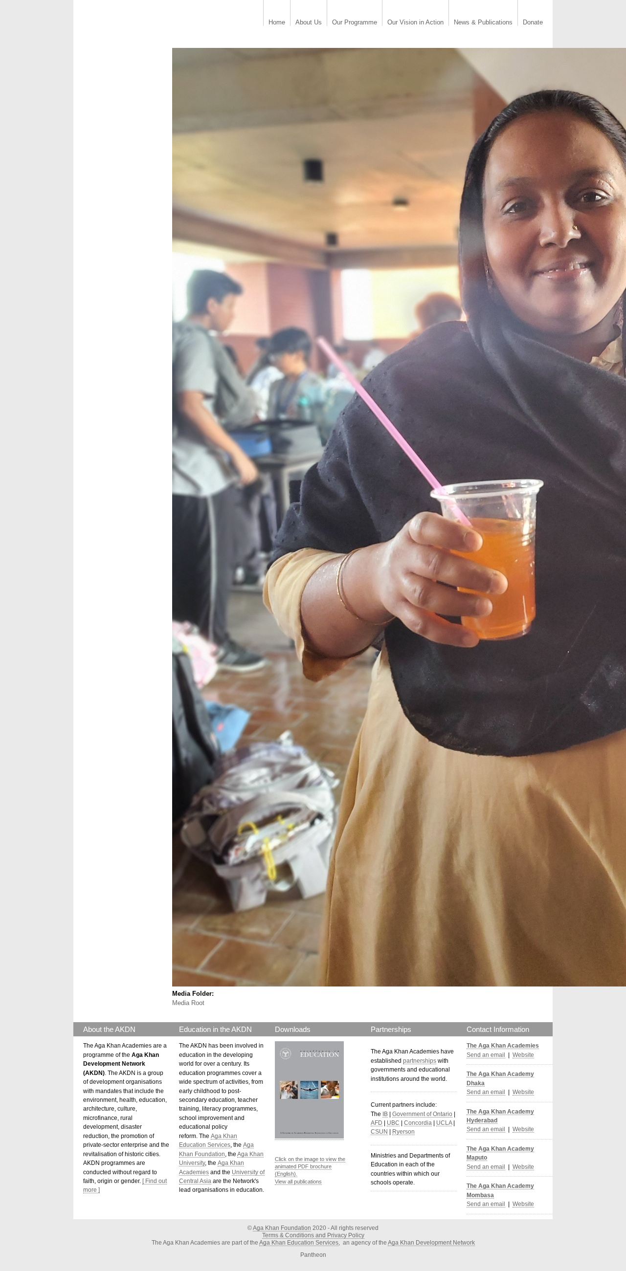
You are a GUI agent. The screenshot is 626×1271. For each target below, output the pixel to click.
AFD (376, 1123)
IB (385, 1114)
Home (276, 23)
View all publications (298, 1181)
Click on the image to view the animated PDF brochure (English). (310, 1166)
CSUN (379, 1132)
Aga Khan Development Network (431, 1243)
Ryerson (403, 1132)
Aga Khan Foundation (282, 1228)
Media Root (188, 1003)
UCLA (444, 1123)
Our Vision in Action (415, 23)
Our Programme (354, 23)
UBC (393, 1123)
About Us (308, 23)
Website (523, 1055)
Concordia (418, 1123)
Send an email (486, 1055)
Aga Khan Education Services (298, 1243)
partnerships (419, 1061)
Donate (533, 23)
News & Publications (483, 23)
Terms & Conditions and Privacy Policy (313, 1235)
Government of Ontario (422, 1114)
